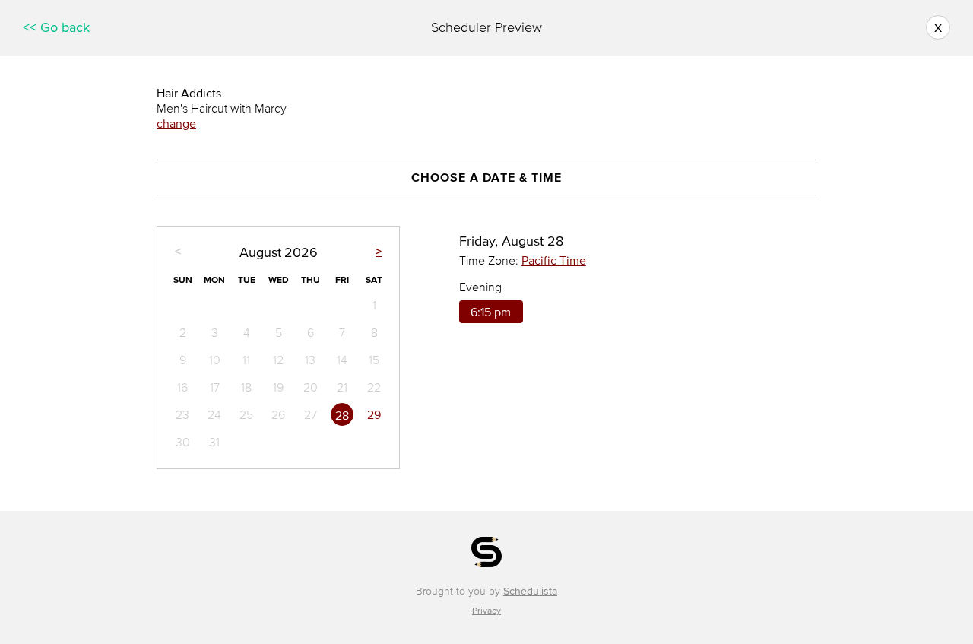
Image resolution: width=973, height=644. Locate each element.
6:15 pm (491, 312)
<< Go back (56, 27)
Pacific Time (553, 260)
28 (342, 415)
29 (374, 414)
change (176, 123)
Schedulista (530, 591)
